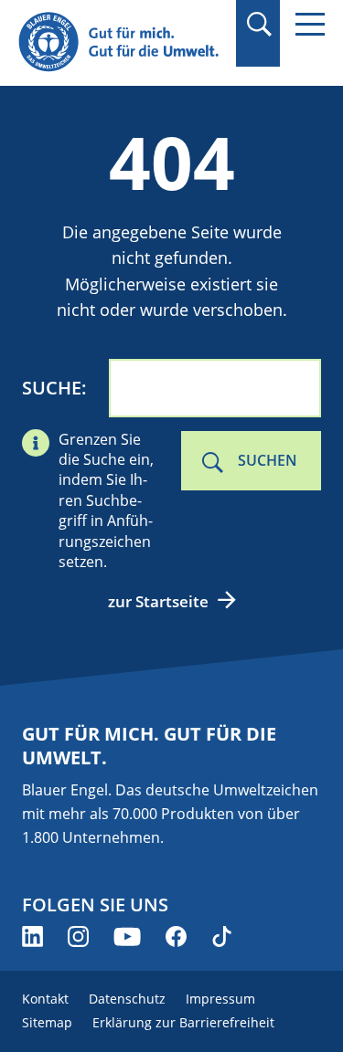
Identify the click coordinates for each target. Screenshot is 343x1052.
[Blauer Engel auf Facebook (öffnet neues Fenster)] (176, 936)
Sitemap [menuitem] (47, 1022)
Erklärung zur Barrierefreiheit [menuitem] (183, 1022)
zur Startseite (158, 601)
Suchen (267, 460)
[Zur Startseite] (121, 42)
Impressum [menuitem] (220, 998)
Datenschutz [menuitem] (127, 998)
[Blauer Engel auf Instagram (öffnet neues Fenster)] (78, 936)
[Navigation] (310, 24)
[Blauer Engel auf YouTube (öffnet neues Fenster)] (127, 936)
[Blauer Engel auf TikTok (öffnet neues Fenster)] (221, 936)
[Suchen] (258, 24)
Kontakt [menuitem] (45, 998)
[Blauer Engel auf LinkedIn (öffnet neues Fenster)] (32, 936)
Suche (51, 387)
